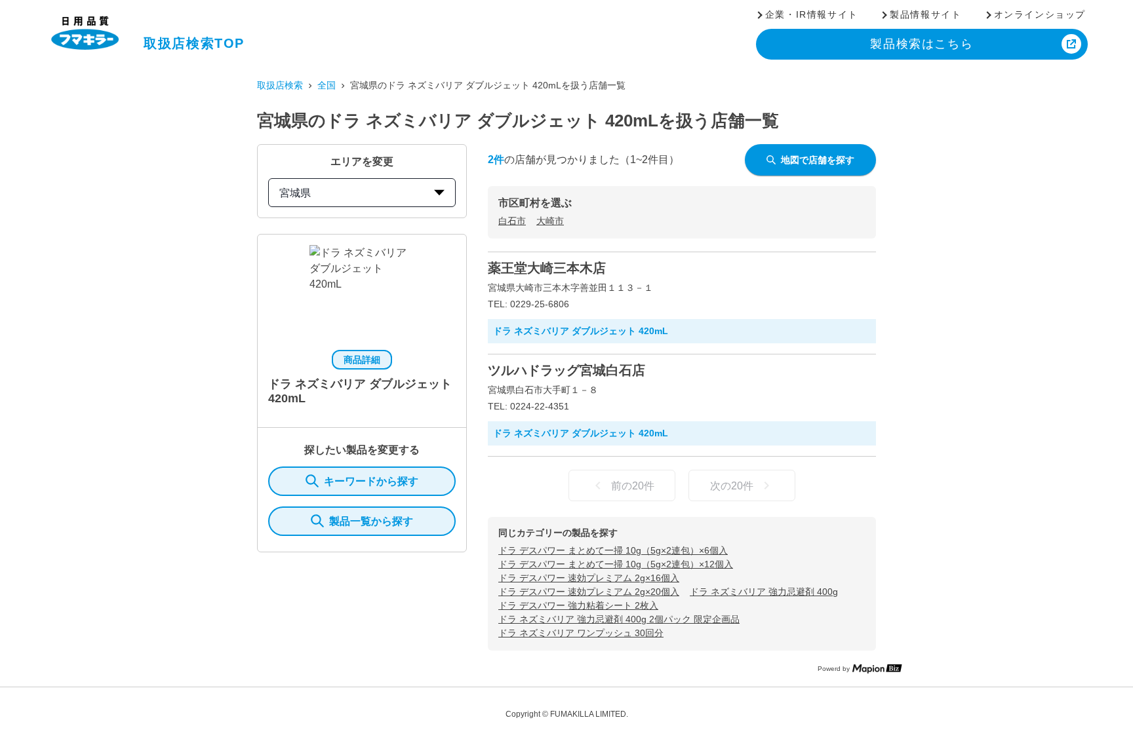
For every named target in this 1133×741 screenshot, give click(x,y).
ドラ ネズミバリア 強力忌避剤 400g (764, 591)
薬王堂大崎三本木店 (547, 268)
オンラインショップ (1040, 14)
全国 (326, 85)
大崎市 (550, 221)
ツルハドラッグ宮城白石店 (566, 370)
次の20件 (731, 485)
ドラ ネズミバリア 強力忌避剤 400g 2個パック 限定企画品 (619, 619)
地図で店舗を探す (817, 160)
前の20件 (632, 485)
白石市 (512, 221)
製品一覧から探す (371, 521)
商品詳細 (362, 359)
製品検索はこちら (921, 43)
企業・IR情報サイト (811, 14)
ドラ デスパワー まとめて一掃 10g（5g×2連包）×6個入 (613, 550)
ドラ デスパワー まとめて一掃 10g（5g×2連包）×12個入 (615, 564)
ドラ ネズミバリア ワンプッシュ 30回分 (581, 633)
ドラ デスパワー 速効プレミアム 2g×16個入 (588, 578)
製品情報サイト (925, 14)
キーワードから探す (371, 481)
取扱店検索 (280, 85)
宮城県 (295, 193)
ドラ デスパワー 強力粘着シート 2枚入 (578, 605)
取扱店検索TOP (194, 43)
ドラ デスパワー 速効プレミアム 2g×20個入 (588, 591)
